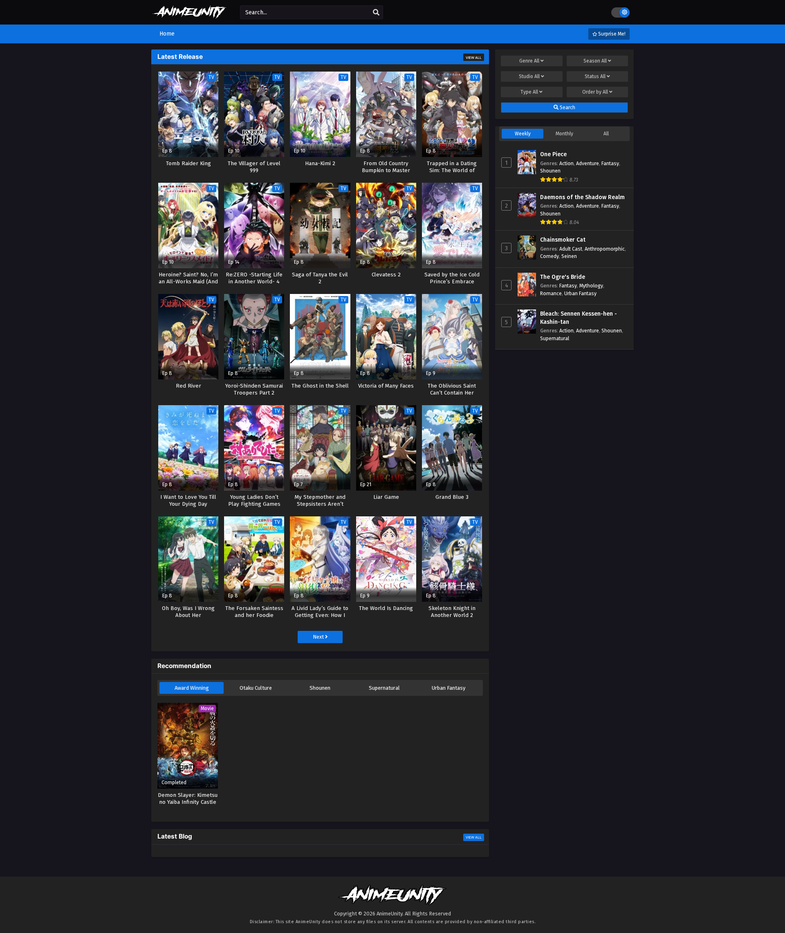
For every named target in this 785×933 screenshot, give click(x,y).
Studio (529, 76)
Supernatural (384, 688)
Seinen (569, 256)
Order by (595, 92)
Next (319, 637)
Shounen (320, 688)
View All (474, 58)
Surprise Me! (611, 34)
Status (595, 76)
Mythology (591, 286)
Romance (551, 293)
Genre (529, 61)
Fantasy (610, 163)
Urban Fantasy (448, 688)
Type (529, 92)
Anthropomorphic (605, 249)
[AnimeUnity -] (189, 15)
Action (566, 163)
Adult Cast (570, 249)
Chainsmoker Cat (562, 239)
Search (566, 107)
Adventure (587, 163)
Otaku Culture (256, 688)
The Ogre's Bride (562, 277)
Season (595, 61)
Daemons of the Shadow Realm (582, 197)
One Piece (553, 154)
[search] (376, 12)
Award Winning (192, 688)
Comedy (549, 256)
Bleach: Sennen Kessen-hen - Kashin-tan (578, 317)
